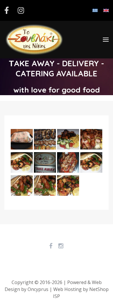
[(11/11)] (91, 163)
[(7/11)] (68, 140)
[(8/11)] (68, 163)
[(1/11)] (22, 140)
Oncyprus (38, 289)
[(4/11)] (45, 140)
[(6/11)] (45, 186)
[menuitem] (34, 39)
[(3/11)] (22, 186)
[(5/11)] (45, 163)
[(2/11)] (22, 163)
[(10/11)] (91, 140)
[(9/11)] (68, 186)
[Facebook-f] (6, 11)
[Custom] (21, 11)
